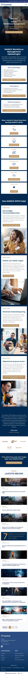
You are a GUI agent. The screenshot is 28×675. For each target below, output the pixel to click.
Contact (21, 1)
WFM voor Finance (19, 653)
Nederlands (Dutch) (11, 673)
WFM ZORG (14, 191)
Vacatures (3, 657)
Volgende (22, 627)
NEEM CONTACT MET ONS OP (14, 462)
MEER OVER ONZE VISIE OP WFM (14, 32)
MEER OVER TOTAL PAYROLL (14, 95)
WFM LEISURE (14, 167)
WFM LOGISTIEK (14, 156)
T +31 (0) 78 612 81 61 (5, 643)
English (21, 673)
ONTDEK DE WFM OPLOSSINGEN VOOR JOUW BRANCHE (14, 377)
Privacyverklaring (16, 667)
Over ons (3, 653)
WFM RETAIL (14, 133)
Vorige (5, 627)
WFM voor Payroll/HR (19, 655)
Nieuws (2, 655)
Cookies (22, 667)
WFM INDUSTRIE (14, 144)
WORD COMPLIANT (8, 275)
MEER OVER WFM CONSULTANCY (14, 110)
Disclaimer (3, 669)
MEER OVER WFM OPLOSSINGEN (14, 79)
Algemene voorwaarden (6, 667)
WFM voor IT (17, 657)
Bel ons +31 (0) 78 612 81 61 (13, 1)
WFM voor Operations (19, 659)
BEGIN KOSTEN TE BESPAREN (11, 325)
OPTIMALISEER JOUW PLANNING (11, 225)
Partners (3, 659)
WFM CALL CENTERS (14, 179)
